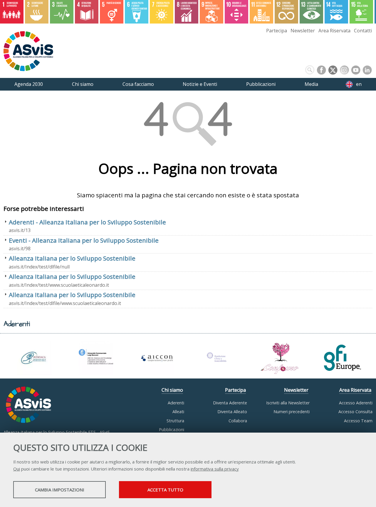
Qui (16, 469)
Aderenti (176, 403)
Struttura (175, 420)
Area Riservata (334, 30)
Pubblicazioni (171, 429)
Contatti (363, 30)
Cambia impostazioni (59, 490)
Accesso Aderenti (355, 403)
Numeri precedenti (291, 411)
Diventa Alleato (232, 411)
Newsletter (303, 30)
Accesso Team (358, 420)
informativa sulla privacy (215, 469)
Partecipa (276, 30)
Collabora (238, 420)
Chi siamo (172, 390)
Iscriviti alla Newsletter (288, 403)
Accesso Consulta (355, 411)
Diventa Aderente (230, 403)
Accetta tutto (165, 490)
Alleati (178, 411)
